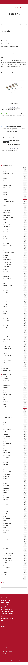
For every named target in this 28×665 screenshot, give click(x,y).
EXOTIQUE (5, 242)
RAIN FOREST (6, 322)
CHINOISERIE (6, 222)
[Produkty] (26, 24)
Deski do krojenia (7, 177)
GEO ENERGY (6, 248)
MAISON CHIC (6, 276)
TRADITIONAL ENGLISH (8, 345)
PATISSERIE (5, 317)
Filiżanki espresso (7, 182)
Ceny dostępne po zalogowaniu (9, 46)
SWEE (7, 303)
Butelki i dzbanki (6, 171)
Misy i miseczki (6, 187)
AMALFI (4, 205)
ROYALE (5, 341)
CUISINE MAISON (6, 229)
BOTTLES (5, 219)
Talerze (24, 42)
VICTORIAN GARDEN (7, 352)
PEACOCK (5, 318)
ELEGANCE (5, 238)
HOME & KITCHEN (7, 259)
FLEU (6, 294)
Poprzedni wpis (7, 24)
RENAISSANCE (6, 323)
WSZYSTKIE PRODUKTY (11, 42)
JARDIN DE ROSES (7, 264)
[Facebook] (12, 2)
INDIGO (7, 43)
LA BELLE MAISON (6, 271)
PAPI (6, 301)
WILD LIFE (5, 357)
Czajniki (5, 175)
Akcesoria (19, 128)
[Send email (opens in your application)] (15, 2)
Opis (14, 53)
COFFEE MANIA (6, 226)
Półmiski (5, 194)
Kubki (4, 183)
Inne (6, 297)
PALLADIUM (5, 313)
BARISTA (5, 214)
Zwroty (4, 649)
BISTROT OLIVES (6, 215)
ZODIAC (5, 364)
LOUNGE (5, 275)
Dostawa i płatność (7, 651)
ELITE (4, 240)
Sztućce (17, 102)
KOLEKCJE (3, 43)
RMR (6, 338)
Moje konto (5, 645)
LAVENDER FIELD (6, 273)
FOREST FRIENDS (6, 247)
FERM (7, 292)
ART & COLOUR (6, 210)
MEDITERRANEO (6, 282)
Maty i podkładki (7, 185)
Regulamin (5, 635)
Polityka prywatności (8, 637)
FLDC (7, 331)
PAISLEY (5, 308)
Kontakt (5, 653)
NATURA (5, 287)
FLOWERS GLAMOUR (7, 245)
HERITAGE (5, 257)
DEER (4, 233)
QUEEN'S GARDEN (7, 320)
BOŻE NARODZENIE (7, 221)
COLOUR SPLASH (7, 228)
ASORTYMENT (19, 42)
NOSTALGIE (5, 290)
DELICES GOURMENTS (7, 235)
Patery (4, 191)
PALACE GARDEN (6, 310)
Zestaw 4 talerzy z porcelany (14, 117)
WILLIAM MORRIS (6, 358)
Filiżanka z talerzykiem (14, 144)
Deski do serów (6, 178)
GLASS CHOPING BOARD (8, 252)
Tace (4, 197)
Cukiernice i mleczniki (8, 173)
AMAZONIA (5, 207)
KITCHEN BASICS (6, 268)
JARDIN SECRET (6, 266)
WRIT (7, 304)
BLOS (7, 327)
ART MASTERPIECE (7, 212)
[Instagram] (14, 2)
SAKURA (5, 343)
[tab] (14, 53)
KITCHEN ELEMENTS (7, 269)
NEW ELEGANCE (6, 288)
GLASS (4, 250)
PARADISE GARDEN (7, 315)
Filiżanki (17, 143)
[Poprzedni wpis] (2, 24)
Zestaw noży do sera (14, 103)
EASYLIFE (5, 236)
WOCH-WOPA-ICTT (7, 360)
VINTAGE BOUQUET (7, 355)
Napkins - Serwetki (7, 189)
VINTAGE (25, 102)
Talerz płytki (20, 16)
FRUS (7, 296)
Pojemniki (5, 192)
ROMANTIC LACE (6, 339)
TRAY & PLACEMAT (7, 346)
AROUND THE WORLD (7, 208)
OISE (6, 299)
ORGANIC (5, 306)
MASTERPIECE (6, 280)
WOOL (25, 143)
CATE (7, 329)
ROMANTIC (5, 325)
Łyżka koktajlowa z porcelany (14, 131)
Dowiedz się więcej (14, 107)
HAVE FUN (5, 255)
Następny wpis (21, 24)
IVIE (6, 334)
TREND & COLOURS (7, 348)
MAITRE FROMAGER (7, 278)
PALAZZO (5, 311)
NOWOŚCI (5, 366)
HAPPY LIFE (5, 254)
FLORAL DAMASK (6, 243)
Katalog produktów (7, 647)
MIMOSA (5, 283)
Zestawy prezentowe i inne (9, 201)
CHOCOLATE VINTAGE (8, 224)
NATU (7, 336)
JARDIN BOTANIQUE (7, 262)
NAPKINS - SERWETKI (7, 285)
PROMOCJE (5, 368)
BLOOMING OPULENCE (8, 217)
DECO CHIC (5, 231)
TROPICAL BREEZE (7, 350)
